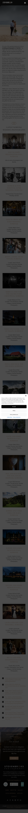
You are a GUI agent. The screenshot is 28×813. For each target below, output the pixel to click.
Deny (14, 410)
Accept (14, 406)
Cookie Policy (9, 417)
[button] (26, 395)
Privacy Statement (16, 417)
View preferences (14, 414)
